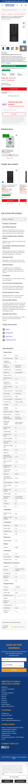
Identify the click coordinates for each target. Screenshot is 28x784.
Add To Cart (14, 89)
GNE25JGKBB (8, 84)
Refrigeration (10, 14)
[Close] (26, 765)
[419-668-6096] (21, 5)
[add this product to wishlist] (23, 27)
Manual (8, 329)
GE (7, 83)
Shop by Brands (5, 704)
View (10, 155)
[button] (2, 5)
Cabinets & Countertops (7, 689)
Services (3, 696)
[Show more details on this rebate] (25, 66)
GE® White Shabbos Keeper (7, 150)
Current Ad (4, 694)
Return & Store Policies (7, 706)
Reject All (7, 781)
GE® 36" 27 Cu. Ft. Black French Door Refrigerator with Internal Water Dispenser (9, 186)
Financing (4, 700)
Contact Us (4, 702)
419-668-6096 (9, 718)
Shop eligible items (6, 70)
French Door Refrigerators (20, 14)
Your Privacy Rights (14, 776)
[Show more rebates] (26, 74)
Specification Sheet (11, 340)
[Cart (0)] (25, 5)
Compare (11, 157)
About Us (3, 698)
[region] (14, 773)
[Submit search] (24, 10)
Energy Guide (9, 333)
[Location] (17, 5)
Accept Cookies (20, 781)
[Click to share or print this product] (23, 23)
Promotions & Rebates (7, 692)
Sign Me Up (14, 670)
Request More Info (15, 95)
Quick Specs (9, 336)
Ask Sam (14, 114)
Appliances (3, 14)
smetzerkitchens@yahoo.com (13, 720)
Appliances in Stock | (15, 1)
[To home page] (10, 5)
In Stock (3, 691)
